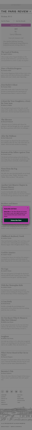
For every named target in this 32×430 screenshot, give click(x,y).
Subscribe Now (16, 220)
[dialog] (16, 215)
